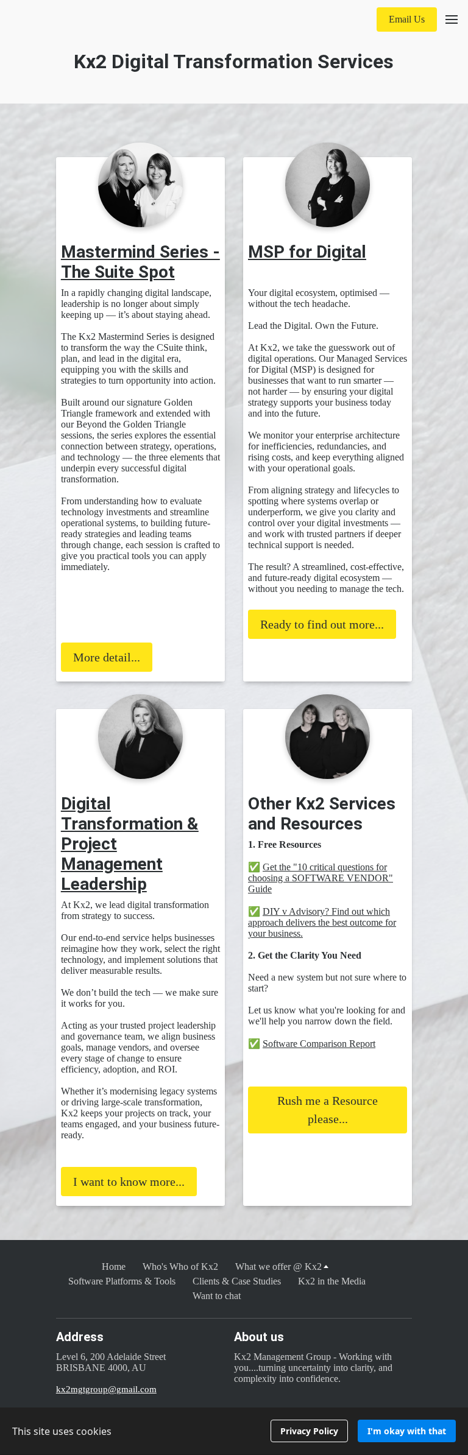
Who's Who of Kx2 (180, 1266)
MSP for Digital (307, 252)
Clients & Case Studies (237, 1281)
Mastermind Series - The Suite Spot (140, 262)
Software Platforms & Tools (122, 1281)
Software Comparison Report (319, 1043)
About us (259, 1337)
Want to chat (217, 1296)
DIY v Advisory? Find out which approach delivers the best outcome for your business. (322, 922)
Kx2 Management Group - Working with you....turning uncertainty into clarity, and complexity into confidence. (313, 1367)
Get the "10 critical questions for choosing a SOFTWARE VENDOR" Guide (320, 878)
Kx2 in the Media (332, 1281)
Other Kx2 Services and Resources (321, 814)
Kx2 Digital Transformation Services (234, 61)
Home (114, 1266)
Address (80, 1337)
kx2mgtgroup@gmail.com (106, 1389)
